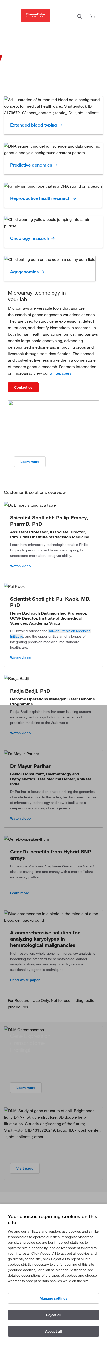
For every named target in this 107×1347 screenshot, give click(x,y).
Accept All (53, 1331)
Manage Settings (54, 1298)
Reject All (53, 1315)
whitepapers (60, 373)
